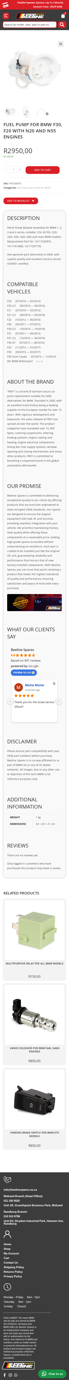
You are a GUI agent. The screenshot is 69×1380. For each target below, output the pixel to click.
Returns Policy (13, 1271)
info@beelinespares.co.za (20, 1189)
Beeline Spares (22, 649)
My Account (11, 1253)
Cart (6, 1258)
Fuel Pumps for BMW (39, 187)
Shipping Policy (14, 1267)
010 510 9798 (12, 1216)
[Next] (59, 701)
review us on (22, 672)
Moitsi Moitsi (34, 685)
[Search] (62, 24)
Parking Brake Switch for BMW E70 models (34, 1134)
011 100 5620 (12, 1200)
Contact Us (11, 1262)
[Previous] (10, 701)
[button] (6, 15)
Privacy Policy (13, 1276)
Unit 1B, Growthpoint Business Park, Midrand (33, 1205)
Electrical (21, 187)
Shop (7, 1248)
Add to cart (42, 170)
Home (7, 1244)
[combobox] (30, 24)
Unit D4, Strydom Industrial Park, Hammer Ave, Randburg (34, 1222)
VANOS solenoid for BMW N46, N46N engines (34, 1050)
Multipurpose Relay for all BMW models (34, 963)
